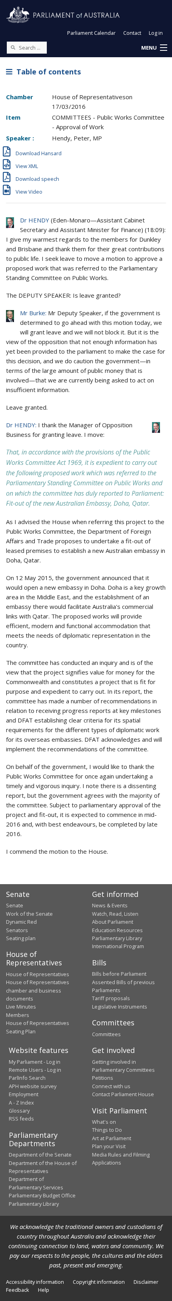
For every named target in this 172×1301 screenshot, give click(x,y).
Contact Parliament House (123, 1094)
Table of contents (46, 71)
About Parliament (112, 921)
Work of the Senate (29, 913)
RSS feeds (21, 1118)
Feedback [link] (17, 1289)
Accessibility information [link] (35, 1281)
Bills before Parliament (119, 973)
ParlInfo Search (27, 1077)
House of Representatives (37, 974)
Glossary (19, 1110)
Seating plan (21, 938)
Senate (14, 905)
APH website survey (32, 1086)
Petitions (102, 1077)
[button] (154, 48)
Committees (106, 1034)
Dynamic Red (21, 921)
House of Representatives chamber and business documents (37, 990)
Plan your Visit (109, 1146)
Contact (132, 32)
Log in (156, 32)
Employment (23, 1094)
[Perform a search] (13, 47)
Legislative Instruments (119, 1006)
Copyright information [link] (99, 1281)
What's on (104, 1121)
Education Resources (117, 930)
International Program (118, 946)
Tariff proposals (111, 998)
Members (17, 1015)
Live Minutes (21, 1006)
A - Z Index (21, 1102)
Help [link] (43, 1289)
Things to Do (107, 1129)
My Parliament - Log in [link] (34, 1061)
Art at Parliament (111, 1138)
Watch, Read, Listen (115, 913)
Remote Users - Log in (35, 1069)
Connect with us (111, 1086)
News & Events (110, 905)
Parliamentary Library (117, 938)
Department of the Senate (40, 1154)
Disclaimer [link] (146, 1281)
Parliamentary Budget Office (42, 1195)
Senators (17, 930)
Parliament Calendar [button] (91, 32)
